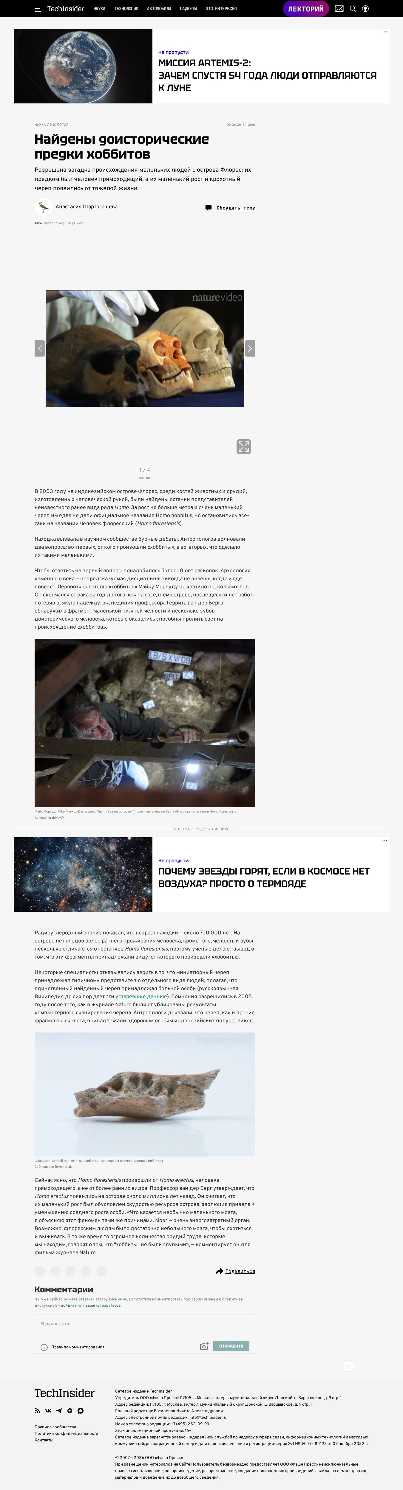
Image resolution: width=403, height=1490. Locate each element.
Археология (53, 223)
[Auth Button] (365, 8)
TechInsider (65, 8)
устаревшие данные (141, 996)
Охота (78, 223)
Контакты (44, 1440)
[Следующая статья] (202, 1366)
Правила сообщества (55, 1427)
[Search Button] (353, 8)
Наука (40, 125)
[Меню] (38, 8)
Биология (59, 125)
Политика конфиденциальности (66, 1433)
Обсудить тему (236, 208)
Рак (68, 223)
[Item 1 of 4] (145, 348)
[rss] (38, 1411)
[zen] (70, 1411)
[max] (81, 1411)
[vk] (48, 1411)
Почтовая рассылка (339, 8)
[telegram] (59, 1411)
